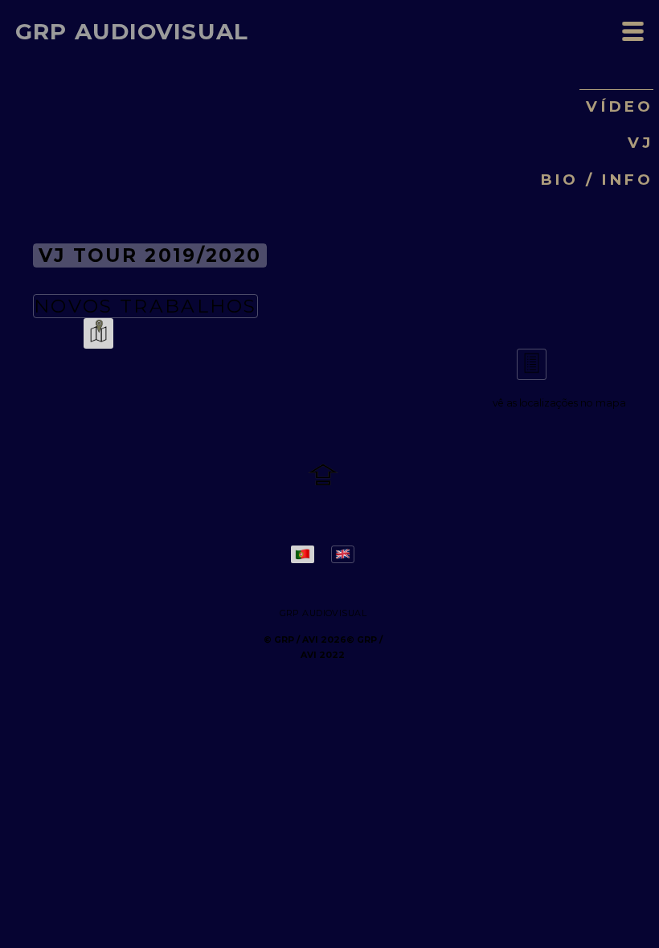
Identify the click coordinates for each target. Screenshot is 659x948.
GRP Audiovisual (131, 32)
